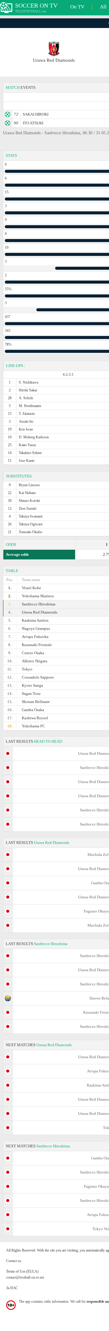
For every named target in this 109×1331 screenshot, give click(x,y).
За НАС (12, 1288)
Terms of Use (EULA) (22, 1271)
